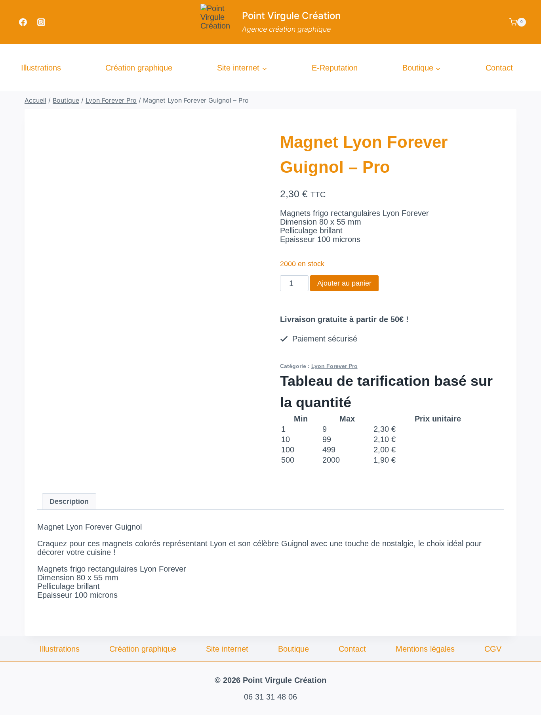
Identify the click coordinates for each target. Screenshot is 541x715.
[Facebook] (23, 22)
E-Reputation (335, 67)
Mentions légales (425, 648)
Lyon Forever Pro (334, 366)
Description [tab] (69, 501)
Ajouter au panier (344, 283)
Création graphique (138, 67)
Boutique (293, 648)
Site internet (227, 648)
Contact (499, 67)
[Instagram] (41, 22)
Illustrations (41, 67)
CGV (492, 648)
